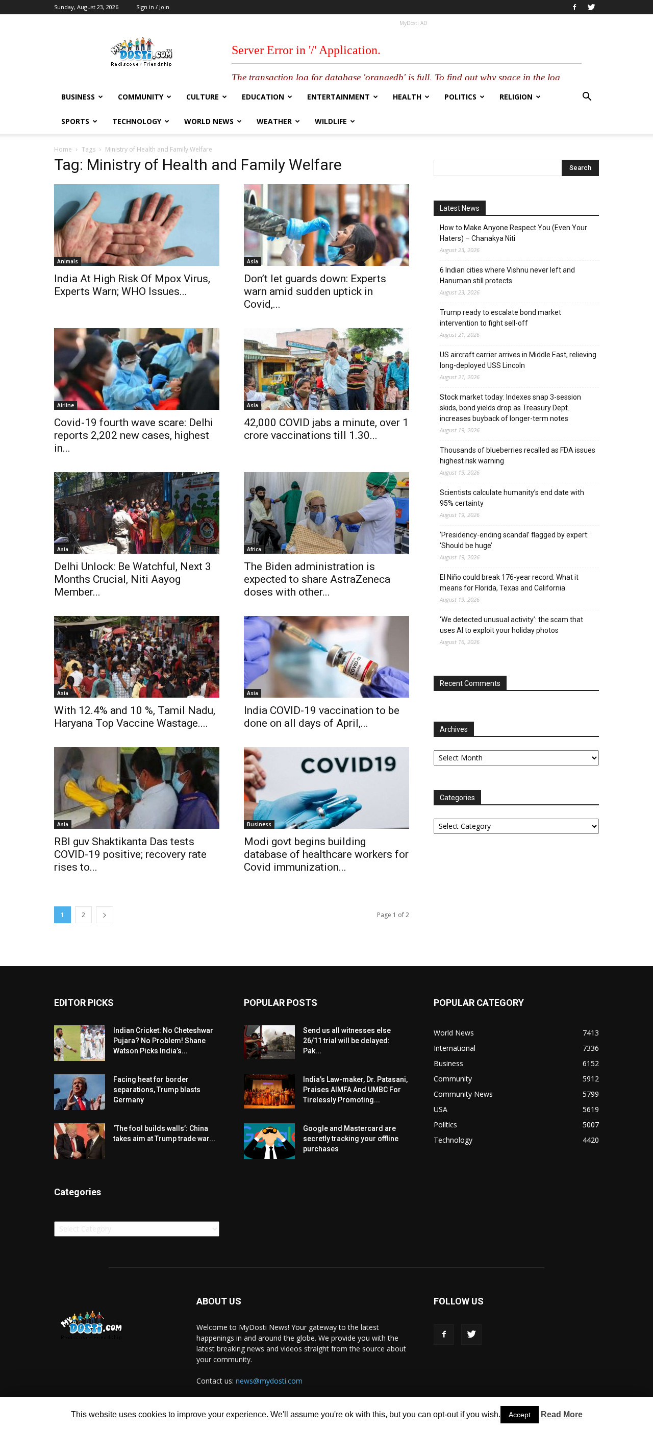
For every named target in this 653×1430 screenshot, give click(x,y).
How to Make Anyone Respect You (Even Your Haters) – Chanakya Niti (513, 233)
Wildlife (331, 121)
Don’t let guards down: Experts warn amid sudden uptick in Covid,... (315, 291)
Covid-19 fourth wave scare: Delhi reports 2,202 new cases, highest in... (133, 435)
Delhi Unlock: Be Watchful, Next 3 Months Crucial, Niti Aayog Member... (132, 579)
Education (263, 97)
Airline (65, 405)
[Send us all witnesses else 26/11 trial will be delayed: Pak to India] (269, 1042)
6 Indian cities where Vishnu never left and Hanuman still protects (507, 275)
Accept (520, 1415)
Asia (252, 261)
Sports (75, 121)
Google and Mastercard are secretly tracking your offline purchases (350, 1138)
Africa (254, 549)
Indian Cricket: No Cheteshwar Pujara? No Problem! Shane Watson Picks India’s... (163, 1040)
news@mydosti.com (269, 1381)
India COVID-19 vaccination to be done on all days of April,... (321, 716)
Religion (516, 97)
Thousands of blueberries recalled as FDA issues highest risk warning (517, 455)
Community (140, 97)
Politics (460, 97)
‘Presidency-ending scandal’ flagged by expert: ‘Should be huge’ (514, 540)
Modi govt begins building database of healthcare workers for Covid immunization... (326, 854)
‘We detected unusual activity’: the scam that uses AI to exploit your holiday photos (511, 624)
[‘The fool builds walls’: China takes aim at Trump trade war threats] (79, 1141)
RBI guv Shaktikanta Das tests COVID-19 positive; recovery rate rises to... (130, 854)
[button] (586, 98)
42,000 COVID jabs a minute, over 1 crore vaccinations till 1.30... (326, 428)
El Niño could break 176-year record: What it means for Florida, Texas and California (509, 582)
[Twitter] (591, 7)
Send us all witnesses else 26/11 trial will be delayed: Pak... (347, 1040)
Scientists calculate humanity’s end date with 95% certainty (512, 497)
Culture (202, 97)
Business (78, 97)
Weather (274, 121)
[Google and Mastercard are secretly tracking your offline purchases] (269, 1141)
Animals (67, 261)
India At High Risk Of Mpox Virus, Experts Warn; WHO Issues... (132, 285)
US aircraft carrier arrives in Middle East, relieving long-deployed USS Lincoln (518, 360)
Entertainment (338, 97)
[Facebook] (574, 7)
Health (407, 97)
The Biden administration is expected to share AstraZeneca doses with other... (317, 579)
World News (209, 121)
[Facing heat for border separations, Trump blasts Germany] (79, 1092)
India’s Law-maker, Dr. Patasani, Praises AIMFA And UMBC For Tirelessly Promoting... (355, 1089)
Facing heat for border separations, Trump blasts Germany (156, 1089)
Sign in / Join (152, 7)
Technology (136, 121)
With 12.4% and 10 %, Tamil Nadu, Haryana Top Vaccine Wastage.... (134, 716)
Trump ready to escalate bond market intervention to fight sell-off (500, 317)
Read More (562, 1414)
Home (63, 149)
